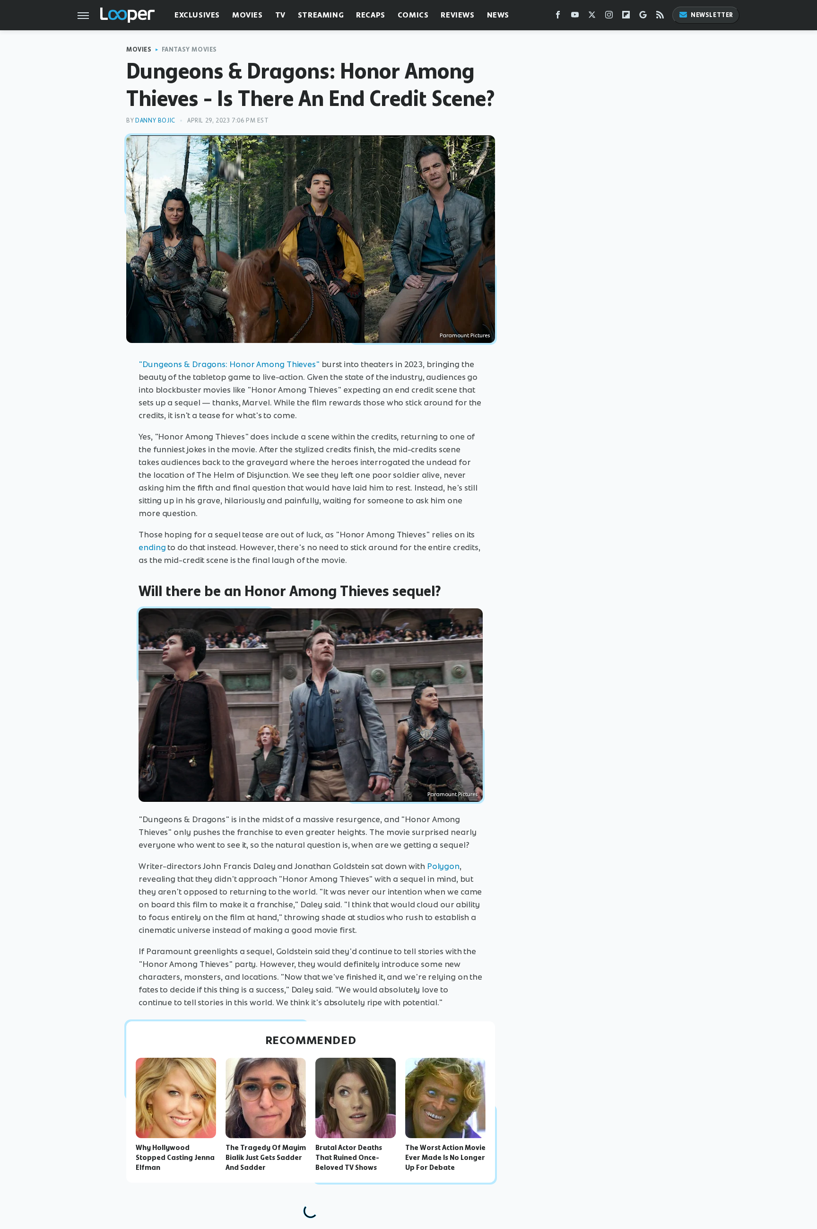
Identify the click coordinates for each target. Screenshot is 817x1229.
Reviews (457, 15)
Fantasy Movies (189, 49)
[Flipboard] (626, 17)
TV (280, 15)
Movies (247, 15)
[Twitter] (592, 17)
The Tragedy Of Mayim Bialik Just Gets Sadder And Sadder (266, 1157)
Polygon (443, 866)
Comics (413, 15)
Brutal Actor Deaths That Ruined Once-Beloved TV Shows (348, 1157)
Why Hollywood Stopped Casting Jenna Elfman (175, 1157)
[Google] (643, 17)
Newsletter (712, 15)
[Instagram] (609, 17)
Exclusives (197, 15)
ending (152, 547)
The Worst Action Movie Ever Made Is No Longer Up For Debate (445, 1157)
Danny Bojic (155, 120)
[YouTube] (575, 17)
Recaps (370, 15)
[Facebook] (558, 17)
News (498, 15)
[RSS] (660, 17)
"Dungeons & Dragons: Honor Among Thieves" (229, 364)
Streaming (321, 15)
